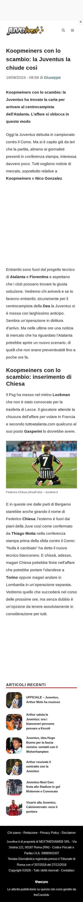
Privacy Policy (49, 832)
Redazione (30, 832)
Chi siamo (14, 832)
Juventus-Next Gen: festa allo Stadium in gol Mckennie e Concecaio (43, 786)
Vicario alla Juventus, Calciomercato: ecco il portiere (41, 807)
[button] (63, 30)
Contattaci (67, 870)
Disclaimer (69, 832)
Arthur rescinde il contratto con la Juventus (38, 766)
